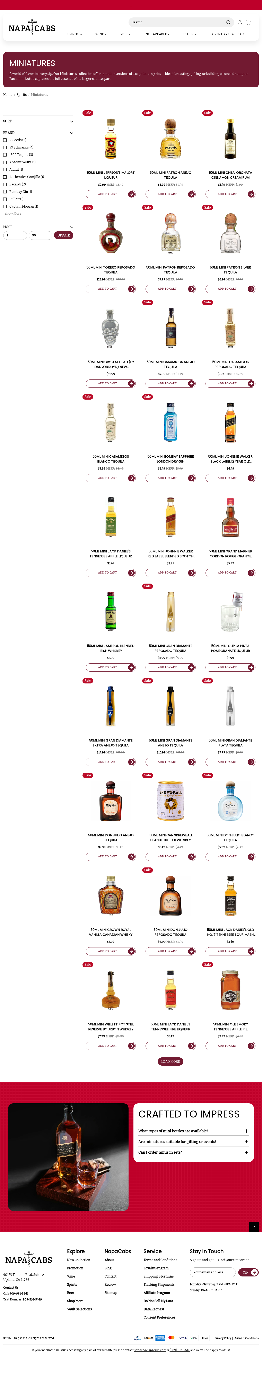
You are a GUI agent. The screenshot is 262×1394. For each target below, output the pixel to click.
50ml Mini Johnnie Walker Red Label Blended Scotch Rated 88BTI (170, 554)
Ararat (16, 169)
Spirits (72, 1285)
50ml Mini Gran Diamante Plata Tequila (230, 743)
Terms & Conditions (246, 1338)
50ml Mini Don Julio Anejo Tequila (111, 837)
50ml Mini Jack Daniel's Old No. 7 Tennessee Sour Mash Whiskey (230, 932)
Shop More (75, 1301)
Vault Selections (79, 1309)
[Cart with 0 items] (250, 22)
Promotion (75, 1268)
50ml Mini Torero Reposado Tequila (110, 270)
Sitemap (111, 1293)
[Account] (239, 22)
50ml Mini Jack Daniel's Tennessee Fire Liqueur (170, 1027)
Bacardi (17, 184)
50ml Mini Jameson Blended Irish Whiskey (110, 648)
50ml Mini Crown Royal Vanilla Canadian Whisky (110, 932)
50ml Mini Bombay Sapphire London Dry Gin (170, 459)
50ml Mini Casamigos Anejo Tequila (171, 364)
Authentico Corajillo (26, 177)
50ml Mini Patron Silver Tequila (230, 270)
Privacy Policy (223, 1338)
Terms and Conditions (160, 1260)
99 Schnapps (21, 147)
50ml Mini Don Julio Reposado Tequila (170, 932)
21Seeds (17, 140)
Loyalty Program (156, 1268)
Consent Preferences (159, 1317)
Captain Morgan (23, 206)
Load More (170, 1062)
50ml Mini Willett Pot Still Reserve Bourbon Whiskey (111, 1027)
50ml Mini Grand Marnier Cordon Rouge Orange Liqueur (230, 554)
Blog (108, 1268)
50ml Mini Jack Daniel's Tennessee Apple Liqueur (111, 554)
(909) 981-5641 (180, 1350)
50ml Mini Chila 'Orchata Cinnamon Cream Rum (230, 175)
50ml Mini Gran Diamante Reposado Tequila (170, 648)
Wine (71, 1276)
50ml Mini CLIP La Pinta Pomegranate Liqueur (230, 648)
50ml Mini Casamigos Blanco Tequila (111, 459)
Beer (70, 1293)
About (109, 1260)
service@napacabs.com (150, 1350)
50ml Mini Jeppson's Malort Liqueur (111, 175)
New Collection (78, 1260)
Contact (110, 1276)
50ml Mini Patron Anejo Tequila (170, 175)
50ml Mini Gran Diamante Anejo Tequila (170, 743)
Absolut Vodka (22, 162)
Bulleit (16, 199)
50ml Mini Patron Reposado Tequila (170, 270)
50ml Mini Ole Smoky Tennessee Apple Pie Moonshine (230, 1027)
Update (64, 235)
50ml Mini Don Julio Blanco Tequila (230, 837)
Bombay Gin (20, 192)
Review (110, 1285)
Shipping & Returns (159, 1276)
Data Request (154, 1309)
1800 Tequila (21, 155)
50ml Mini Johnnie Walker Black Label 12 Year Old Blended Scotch (230, 459)
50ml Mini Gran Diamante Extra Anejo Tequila (111, 743)
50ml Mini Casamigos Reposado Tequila (230, 364)
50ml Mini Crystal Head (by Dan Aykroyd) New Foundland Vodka (111, 364)
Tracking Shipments (159, 1285)
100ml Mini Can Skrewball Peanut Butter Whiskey (170, 837)
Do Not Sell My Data (158, 1301)
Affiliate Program (157, 1293)
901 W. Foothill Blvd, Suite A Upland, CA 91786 (24, 1277)
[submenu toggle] (84, 34)
